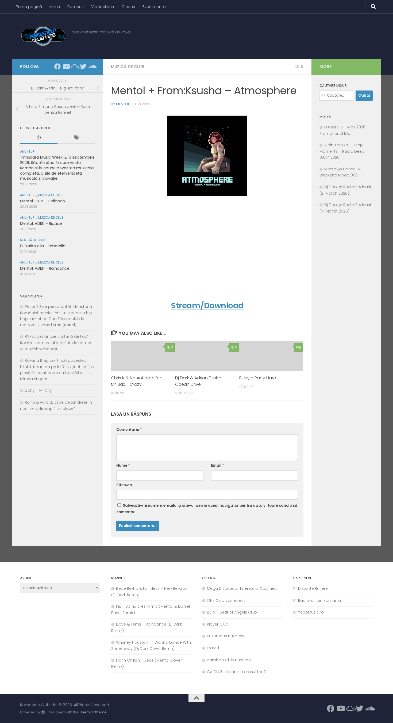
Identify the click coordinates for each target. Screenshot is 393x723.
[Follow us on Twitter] (83, 66)
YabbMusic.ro (311, 612)
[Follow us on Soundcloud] (91, 66)
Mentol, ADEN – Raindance (45, 268)
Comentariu (129, 429)
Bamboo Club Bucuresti (230, 660)
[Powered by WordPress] (43, 712)
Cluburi (128, 6)
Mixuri (54, 6)
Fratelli (213, 648)
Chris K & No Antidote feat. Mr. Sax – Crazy (138, 381)
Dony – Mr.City (38, 390)
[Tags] (76, 138)
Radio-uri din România (319, 600)
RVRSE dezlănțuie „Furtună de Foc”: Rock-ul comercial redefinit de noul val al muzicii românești (56, 342)
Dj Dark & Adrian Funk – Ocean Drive (198, 381)
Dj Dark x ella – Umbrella (43, 246)
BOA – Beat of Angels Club (232, 612)
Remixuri (75, 6)
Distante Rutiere (313, 588)
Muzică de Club (127, 66)
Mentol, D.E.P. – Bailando (42, 201)
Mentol (123, 104)
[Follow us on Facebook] (57, 66)
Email (217, 465)
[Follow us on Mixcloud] (74, 66)
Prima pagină (29, 6)
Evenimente (154, 6)
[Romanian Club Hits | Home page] (43, 36)
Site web (124, 485)
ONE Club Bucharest (226, 600)
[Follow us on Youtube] (66, 66)
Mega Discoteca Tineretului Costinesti (243, 588)
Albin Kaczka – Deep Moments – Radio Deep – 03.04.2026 (343, 151)
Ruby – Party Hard (257, 378)
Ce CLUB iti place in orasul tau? (236, 671)
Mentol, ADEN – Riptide (41, 223)
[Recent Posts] (38, 138)
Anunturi (27, 152)
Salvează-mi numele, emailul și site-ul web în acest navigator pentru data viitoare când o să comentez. (206, 508)
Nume (123, 465)
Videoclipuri (102, 6)
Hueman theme (93, 712)
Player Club (217, 624)
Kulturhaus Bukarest (226, 636)
